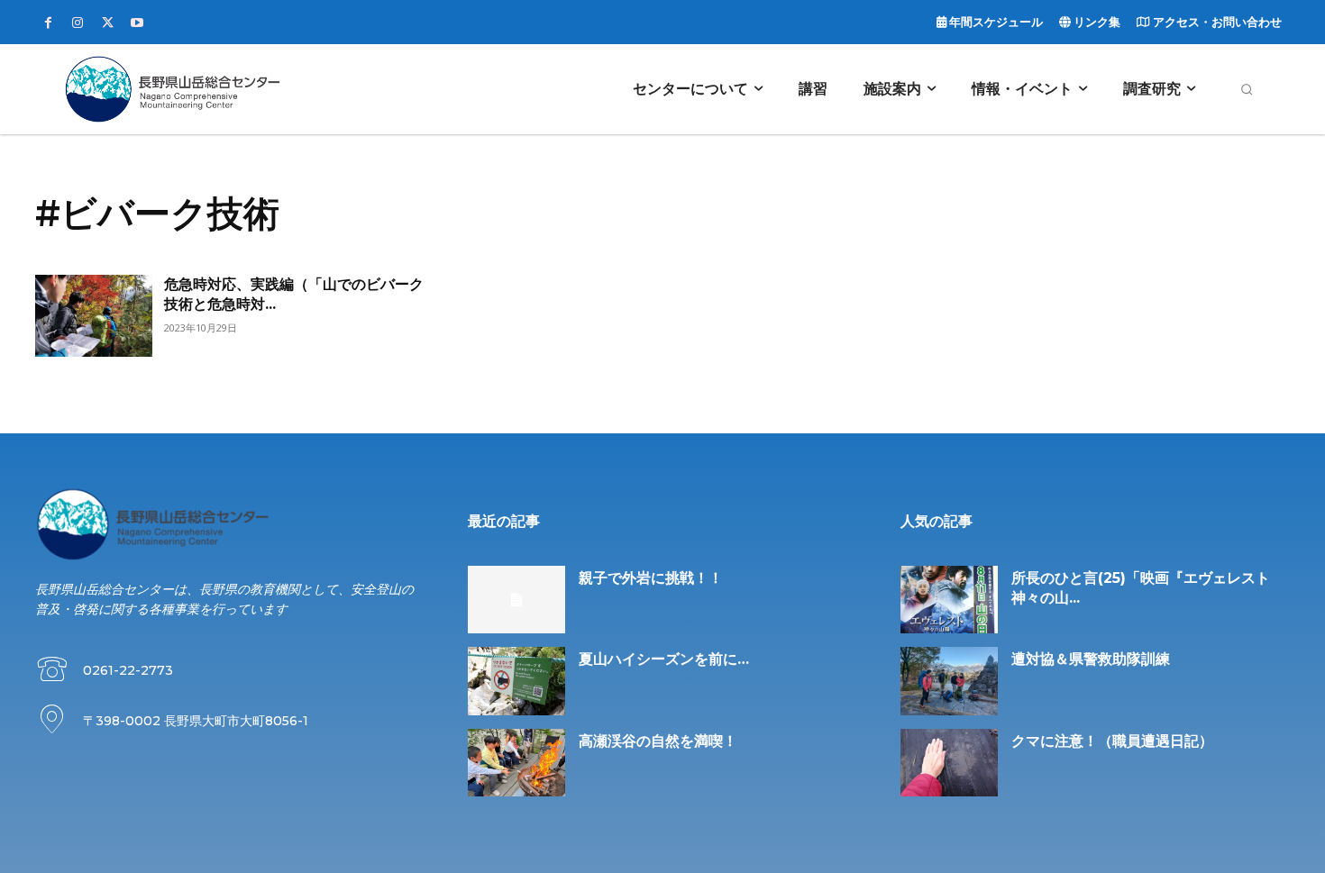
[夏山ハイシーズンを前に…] (516, 681)
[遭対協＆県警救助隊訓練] (949, 681)
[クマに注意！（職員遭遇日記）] (949, 763)
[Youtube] (137, 23)
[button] (1246, 89)
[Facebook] (47, 23)
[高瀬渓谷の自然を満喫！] (516, 763)
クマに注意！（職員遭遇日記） (1112, 741)
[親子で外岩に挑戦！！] (516, 600)
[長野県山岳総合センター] (172, 89)
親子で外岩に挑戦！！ (651, 578)
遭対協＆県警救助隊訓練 (1090, 659)
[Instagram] (77, 23)
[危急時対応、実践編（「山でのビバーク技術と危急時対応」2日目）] (93, 316)
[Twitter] (107, 23)
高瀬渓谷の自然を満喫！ (658, 741)
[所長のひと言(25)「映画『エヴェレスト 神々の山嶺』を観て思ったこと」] (949, 600)
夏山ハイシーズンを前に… (664, 659)
